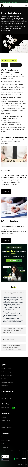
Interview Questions (6, 427)
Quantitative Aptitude (6, 375)
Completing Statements (8, 60)
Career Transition (5, 440)
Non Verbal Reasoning (7, 382)
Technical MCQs (5, 420)
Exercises (3, 417)
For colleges (4, 436)
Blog (2, 443)
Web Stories (4, 447)
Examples (4, 65)
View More (6, 191)
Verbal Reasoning (5, 378)
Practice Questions (15, 65)
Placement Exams (6, 398)
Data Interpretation (6, 368)
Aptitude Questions (6, 395)
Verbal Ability (4, 385)
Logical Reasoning (6, 372)
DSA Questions (5, 424)
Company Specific (6, 407)
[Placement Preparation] (2, 5)
